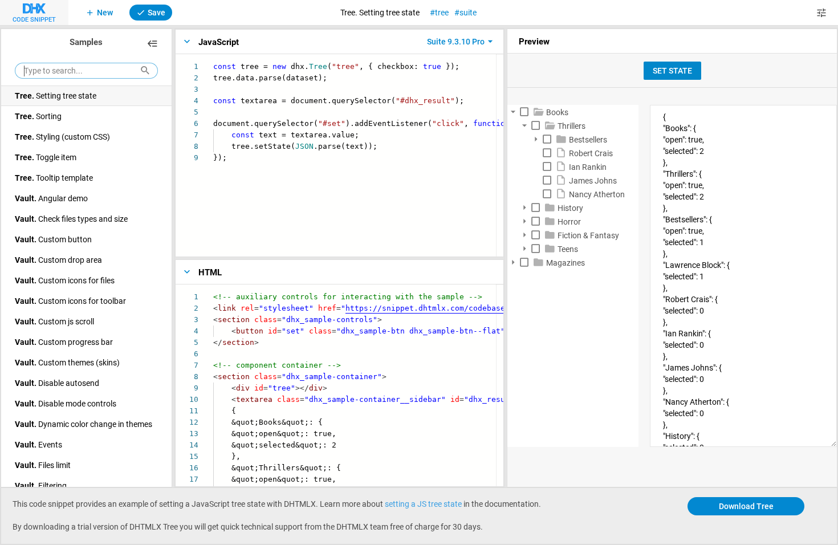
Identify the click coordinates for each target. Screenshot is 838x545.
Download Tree (746, 506)
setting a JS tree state (423, 503)
